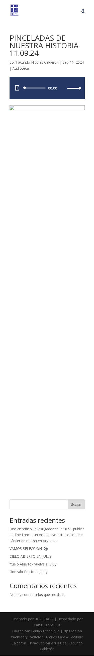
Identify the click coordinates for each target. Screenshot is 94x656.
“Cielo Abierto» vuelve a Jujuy (33, 564)
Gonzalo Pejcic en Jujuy (28, 571)
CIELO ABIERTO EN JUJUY (30, 556)
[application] (47, 88)
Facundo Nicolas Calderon (37, 62)
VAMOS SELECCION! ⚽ (29, 548)
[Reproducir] (17, 88)
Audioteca (21, 68)
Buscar (76, 504)
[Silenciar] (63, 88)
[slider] (73, 88)
